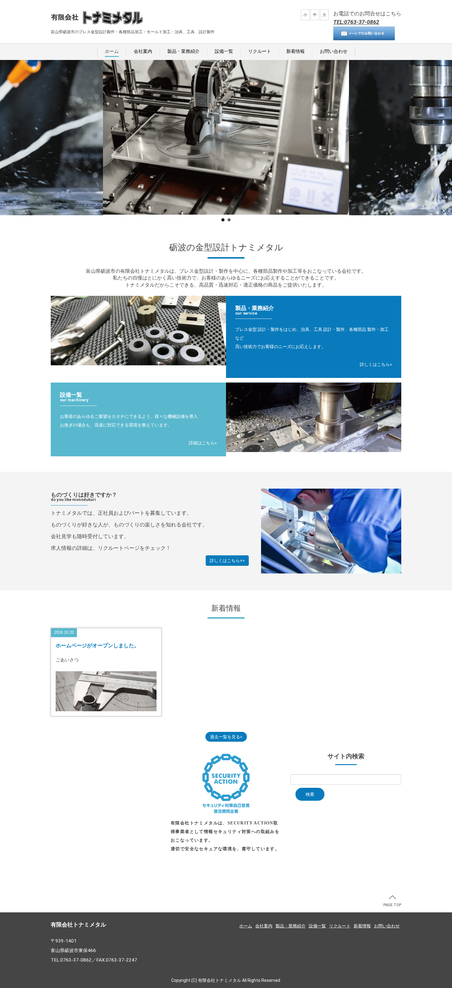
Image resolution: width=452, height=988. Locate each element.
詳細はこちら (202, 442)
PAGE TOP (392, 905)
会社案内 (143, 51)
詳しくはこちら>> (227, 560)
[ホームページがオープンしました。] (106, 690)
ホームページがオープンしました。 (97, 645)
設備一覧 (224, 51)
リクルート (259, 51)
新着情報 (295, 51)
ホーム (112, 51)
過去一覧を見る (225, 736)
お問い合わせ (333, 51)
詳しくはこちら (375, 364)
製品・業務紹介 (183, 51)
